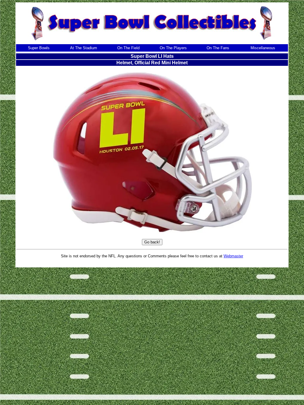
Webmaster (233, 256)
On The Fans (218, 48)
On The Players (173, 48)
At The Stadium (83, 48)
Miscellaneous (263, 48)
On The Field (128, 48)
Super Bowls (39, 48)
